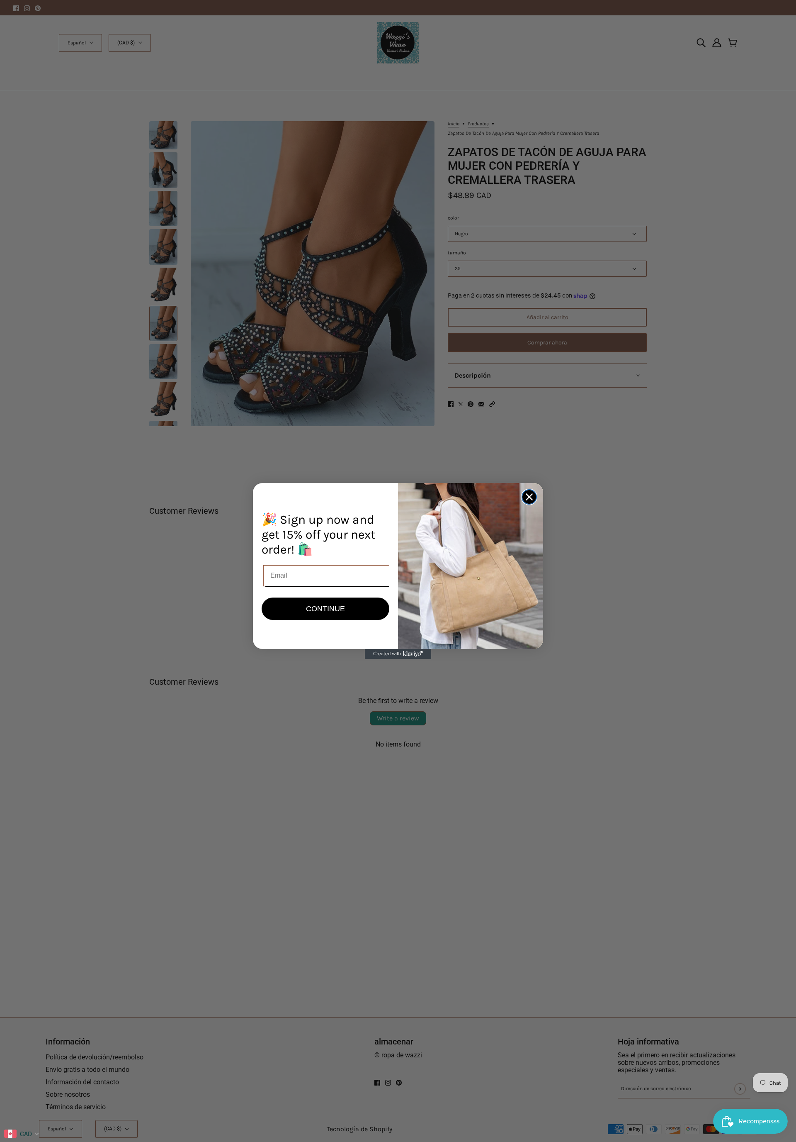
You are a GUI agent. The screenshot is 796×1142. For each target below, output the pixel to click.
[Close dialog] (529, 497)
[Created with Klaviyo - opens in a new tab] (398, 654)
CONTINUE (325, 609)
